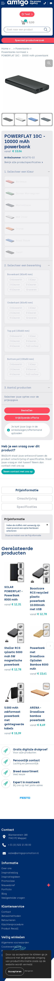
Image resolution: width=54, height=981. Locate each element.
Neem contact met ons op (18, 471)
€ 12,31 (12, 604)
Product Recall (9, 928)
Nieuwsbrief (8, 885)
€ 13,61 (38, 673)
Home (4, 48)
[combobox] (22, 29)
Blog (4, 893)
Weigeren (29, 971)
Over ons (6, 868)
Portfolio (6, 889)
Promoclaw (8, 881)
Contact (6, 912)
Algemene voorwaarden (15, 942)
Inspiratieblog (9, 872)
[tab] (26, 490)
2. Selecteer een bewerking (22, 265)
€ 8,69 (37, 725)
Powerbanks (22, 48)
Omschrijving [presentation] (27, 498)
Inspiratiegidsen (10, 877)
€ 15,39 (12, 733)
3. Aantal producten (17, 387)
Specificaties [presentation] (27, 507)
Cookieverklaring (11, 946)
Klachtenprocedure (12, 924)
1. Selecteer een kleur (19, 171)
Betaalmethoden (11, 916)
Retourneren (8, 920)
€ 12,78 (38, 614)
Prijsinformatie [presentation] (27, 490)
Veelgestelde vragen (13, 898)
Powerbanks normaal (13, 52)
